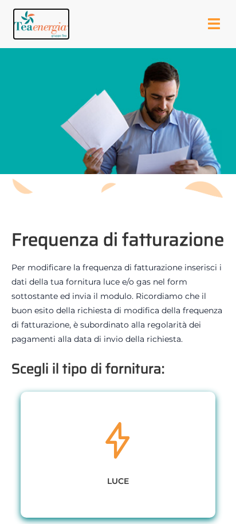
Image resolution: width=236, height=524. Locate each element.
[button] (41, 24)
